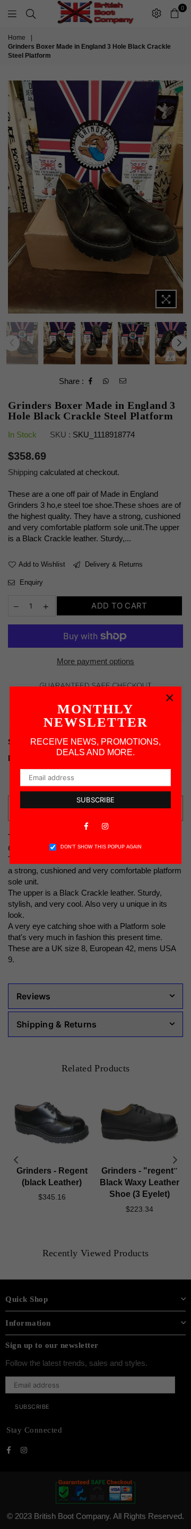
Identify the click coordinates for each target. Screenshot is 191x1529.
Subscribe (95, 799)
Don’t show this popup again (101, 847)
